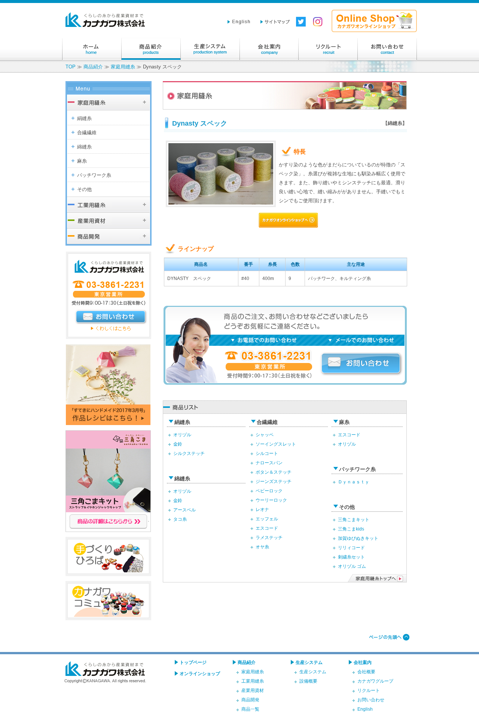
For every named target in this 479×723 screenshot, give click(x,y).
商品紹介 (150, 49)
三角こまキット (353, 519)
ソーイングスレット (276, 444)
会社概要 (366, 671)
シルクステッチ (189, 453)
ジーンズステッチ (274, 481)
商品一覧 (250, 709)
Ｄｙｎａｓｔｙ (353, 481)
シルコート (267, 453)
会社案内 (269, 49)
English (365, 709)
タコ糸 (180, 519)
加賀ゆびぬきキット (358, 538)
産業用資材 (252, 690)
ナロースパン (269, 462)
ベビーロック (269, 490)
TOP (70, 67)
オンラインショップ (200, 673)
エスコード (267, 528)
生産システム (210, 49)
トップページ (193, 662)
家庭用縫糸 (123, 67)
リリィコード (351, 547)
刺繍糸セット (351, 556)
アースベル (184, 509)
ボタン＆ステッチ (274, 472)
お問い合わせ (387, 49)
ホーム (91, 49)
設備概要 (308, 681)
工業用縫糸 (252, 681)
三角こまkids (351, 528)
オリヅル (182, 434)
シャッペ (265, 434)
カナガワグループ (375, 681)
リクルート (328, 49)
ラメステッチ (269, 537)
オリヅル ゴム (352, 566)
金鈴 (177, 444)
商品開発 (250, 699)
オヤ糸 (262, 546)
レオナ (262, 509)
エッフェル (267, 518)
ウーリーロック (271, 500)
